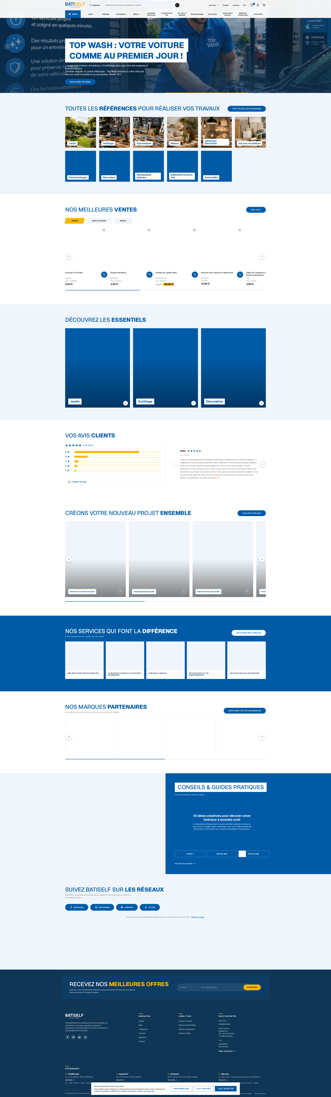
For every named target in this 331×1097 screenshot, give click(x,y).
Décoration (212, 14)
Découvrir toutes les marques (244, 711)
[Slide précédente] (7, 46)
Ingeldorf (123, 1074)
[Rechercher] (177, 5)
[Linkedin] (79, 1037)
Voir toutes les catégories (246, 109)
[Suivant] (262, 256)
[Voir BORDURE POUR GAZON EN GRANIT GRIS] (240, 275)
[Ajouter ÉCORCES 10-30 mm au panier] (104, 275)
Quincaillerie (121, 14)
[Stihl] (89, 737)
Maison (136, 14)
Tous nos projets (251, 513)
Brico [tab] (123, 221)
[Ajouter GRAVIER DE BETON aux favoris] (149, 230)
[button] (175, 464)
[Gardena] (140, 737)
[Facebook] (67, 1037)
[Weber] (191, 737)
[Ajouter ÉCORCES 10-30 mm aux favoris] (104, 230)
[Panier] (264, 5)
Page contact (226, 1051)
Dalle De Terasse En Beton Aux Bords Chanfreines (260, 274)
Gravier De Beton (118, 273)
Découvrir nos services (248, 633)
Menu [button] (75, 14)
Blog (140, 1025)
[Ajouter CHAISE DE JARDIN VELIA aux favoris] (194, 230)
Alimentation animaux (228, 14)
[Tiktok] (85, 1037)
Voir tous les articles (184, 863)
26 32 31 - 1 (223, 1080)
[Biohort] (242, 737)
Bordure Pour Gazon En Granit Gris (217, 273)
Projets (141, 1021)
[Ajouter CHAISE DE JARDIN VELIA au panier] (195, 275)
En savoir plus (149, 1091)
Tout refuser (203, 1089)
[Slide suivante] (324, 46)
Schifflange (73, 1074)
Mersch (225, 1074)
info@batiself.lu (225, 1024)
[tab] (190, 853)
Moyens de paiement (187, 1029)
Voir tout (256, 210)
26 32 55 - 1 (172, 1080)
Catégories (143, 1029)
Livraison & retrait (185, 1021)
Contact (142, 1041)
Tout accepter (226, 1089)
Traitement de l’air (166, 14)
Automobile (258, 14)
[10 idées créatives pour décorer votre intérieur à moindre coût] (83, 823)
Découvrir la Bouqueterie (83, 82)
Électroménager (197, 14)
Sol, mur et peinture (182, 14)
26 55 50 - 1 (223, 1021)
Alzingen (174, 1074)
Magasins (142, 1037)
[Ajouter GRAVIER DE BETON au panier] (149, 275)
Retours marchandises (187, 1025)
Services (142, 1033)
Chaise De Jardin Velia (166, 273)
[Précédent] (69, 256)
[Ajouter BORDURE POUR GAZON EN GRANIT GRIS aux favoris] (240, 230)
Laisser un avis (79, 482)
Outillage (105, 14)
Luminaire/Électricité (151, 14)
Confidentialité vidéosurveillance (241, 1093)
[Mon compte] (258, 5)
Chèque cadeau (185, 1033)
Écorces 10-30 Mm (73, 273)
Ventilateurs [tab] (99, 221)
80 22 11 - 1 (120, 1080)
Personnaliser (181, 1089)
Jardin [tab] (74, 221)
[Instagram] (73, 1037)
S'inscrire (252, 987)
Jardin (90, 14)
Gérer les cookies (197, 917)
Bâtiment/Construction (243, 14)
